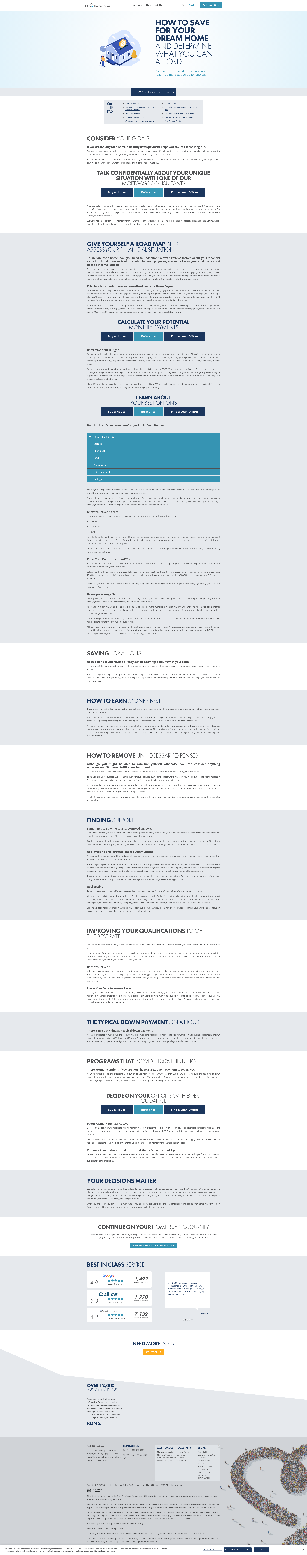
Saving (132, 113)
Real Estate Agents (164, 1461)
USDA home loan (210, 1157)
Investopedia (176, 867)
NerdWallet (165, 867)
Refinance (148, 192)
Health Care (100, 450)
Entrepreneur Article (134, 732)
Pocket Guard (194, 360)
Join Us (158, 5)
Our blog (126, 871)
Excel (89, 387)
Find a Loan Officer (184, 192)
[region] (153, 1550)
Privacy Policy (138, 1538)
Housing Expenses (103, 436)
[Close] (303, 1549)
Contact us (153, 1352)
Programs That (179, 117)
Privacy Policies (204, 1461)
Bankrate (187, 867)
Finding (171, 103)
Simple (208, 360)
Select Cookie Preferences (212, 1550)
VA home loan (142, 1157)
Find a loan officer (211, 5)
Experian (93, 521)
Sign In (192, 5)
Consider (133, 103)
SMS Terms (202, 1463)
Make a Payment (184, 1452)
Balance (191, 369)
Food (96, 457)
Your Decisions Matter (173, 121)
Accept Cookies (261, 1550)
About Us (181, 1455)
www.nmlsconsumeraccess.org (130, 1523)
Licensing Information (206, 1455)
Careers (180, 1458)
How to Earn (134, 117)
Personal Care (101, 465)
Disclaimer (202, 1458)
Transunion (94, 526)
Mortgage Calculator (165, 1452)
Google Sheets (210, 384)
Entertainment (101, 472)
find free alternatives (145, 780)
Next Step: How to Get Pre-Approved (154, 1245)
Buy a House (117, 192)
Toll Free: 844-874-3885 (133, 1450)
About (148, 5)
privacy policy (86, 1551)
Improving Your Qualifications (182, 108)
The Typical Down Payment (179, 113)
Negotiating (202, 1038)
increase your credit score (107, 974)
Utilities (97, 443)
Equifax (92, 531)
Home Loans (136, 5)
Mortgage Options (164, 1455)
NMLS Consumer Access (207, 1472)
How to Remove (139, 121)
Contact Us (181, 1461)
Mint (185, 360)
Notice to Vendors (205, 1466)
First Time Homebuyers (166, 1458)
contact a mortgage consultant (174, 537)
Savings (97, 479)
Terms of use (203, 1469)
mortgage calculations (97, 601)
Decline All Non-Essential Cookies (237, 1550)
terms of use (100, 1551)
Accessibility (203, 1452)
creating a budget (133, 498)
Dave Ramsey (203, 867)
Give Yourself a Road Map (141, 108)
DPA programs (149, 1127)
